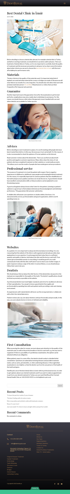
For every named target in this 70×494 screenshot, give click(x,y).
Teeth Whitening (12, 463)
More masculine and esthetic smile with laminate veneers (25, 401)
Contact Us (40, 447)
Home (38, 434)
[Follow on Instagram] (58, 484)
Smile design (10, 461)
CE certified (28, 85)
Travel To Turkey (42, 445)
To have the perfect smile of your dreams (20, 395)
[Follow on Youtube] (61, 484)
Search (60, 385)
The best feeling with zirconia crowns (19, 398)
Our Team (39, 439)
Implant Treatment (12, 459)
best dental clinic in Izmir (43, 68)
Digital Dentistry (41, 441)
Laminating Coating (12, 474)
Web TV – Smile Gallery (43, 452)
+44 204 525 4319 (16, 439)
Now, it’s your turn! (13, 404)
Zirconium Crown (12, 465)
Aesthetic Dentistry (42, 443)
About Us (39, 437)
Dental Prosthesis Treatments (45, 450)
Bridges (9, 469)
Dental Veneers (11, 472)
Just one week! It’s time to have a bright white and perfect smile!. (27, 407)
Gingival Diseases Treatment (15, 456)
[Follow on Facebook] (54, 484)
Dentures (9, 467)
